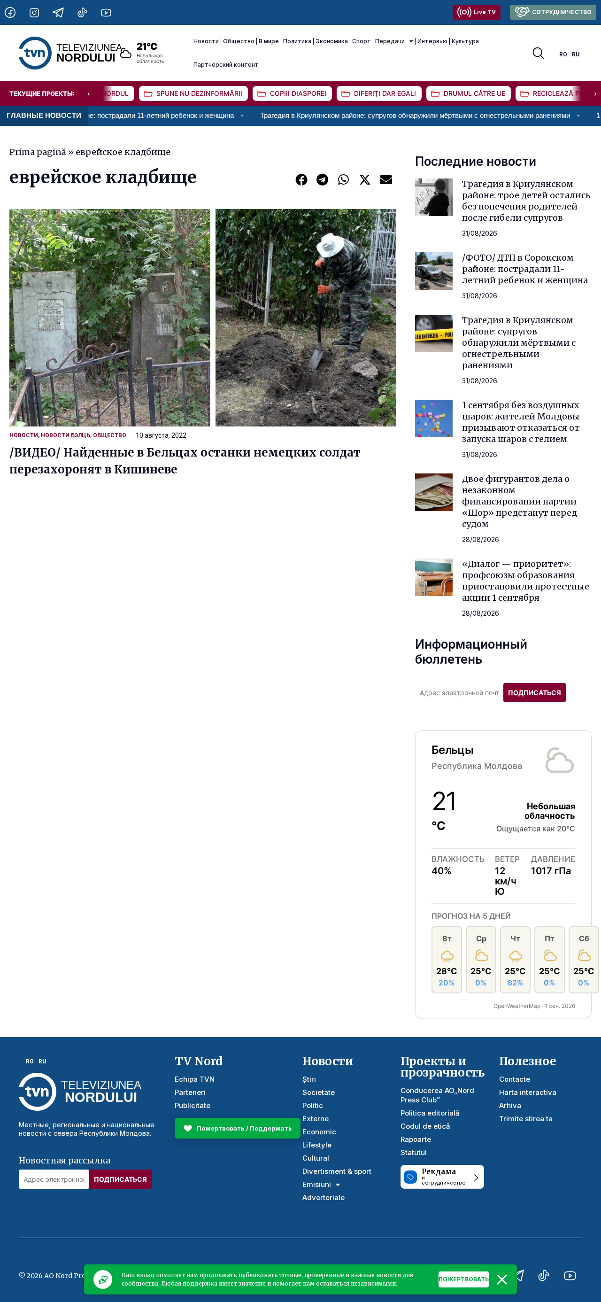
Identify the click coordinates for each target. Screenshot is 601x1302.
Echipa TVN (195, 1079)
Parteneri (190, 1092)
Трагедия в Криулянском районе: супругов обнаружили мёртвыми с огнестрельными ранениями (376, 115)
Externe (315, 1118)
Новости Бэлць (65, 435)
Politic (312, 1105)
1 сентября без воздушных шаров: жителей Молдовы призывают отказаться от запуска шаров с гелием (521, 422)
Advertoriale (323, 1197)
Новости (206, 41)
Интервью (432, 41)
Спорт (361, 41)
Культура (465, 41)
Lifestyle (316, 1144)
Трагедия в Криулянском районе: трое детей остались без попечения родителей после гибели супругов (526, 200)
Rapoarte (416, 1139)
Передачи (390, 41)
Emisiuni (316, 1184)
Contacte (514, 1079)
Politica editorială (430, 1112)
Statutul (414, 1152)
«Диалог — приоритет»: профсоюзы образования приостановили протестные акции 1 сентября (525, 580)
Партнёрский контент (226, 64)
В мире (269, 41)
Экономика (332, 41)
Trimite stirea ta (526, 1118)
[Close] (502, 1279)
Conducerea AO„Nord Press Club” (437, 1095)
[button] (301, 179)
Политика (297, 41)
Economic (319, 1131)
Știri (309, 1079)
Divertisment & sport (336, 1171)
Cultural (315, 1158)
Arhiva (510, 1105)
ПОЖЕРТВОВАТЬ (464, 1279)
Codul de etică (425, 1126)
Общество (238, 41)
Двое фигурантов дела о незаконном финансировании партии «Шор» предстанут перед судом (519, 501)
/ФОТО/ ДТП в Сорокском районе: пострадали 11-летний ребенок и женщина (525, 269)
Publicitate (192, 1105)
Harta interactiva (527, 1092)
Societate (318, 1092)
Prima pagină (37, 152)
